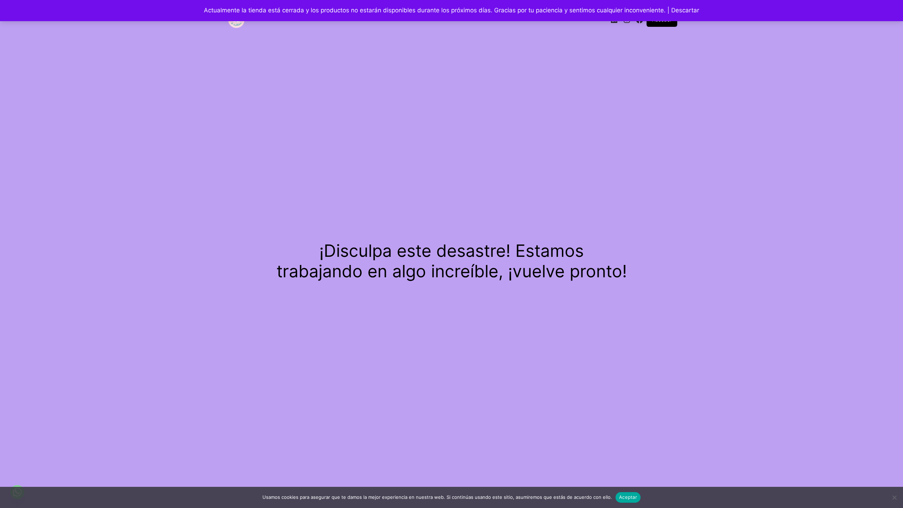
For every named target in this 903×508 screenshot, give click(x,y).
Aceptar (628, 497)
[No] (894, 497)
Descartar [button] (685, 10)
